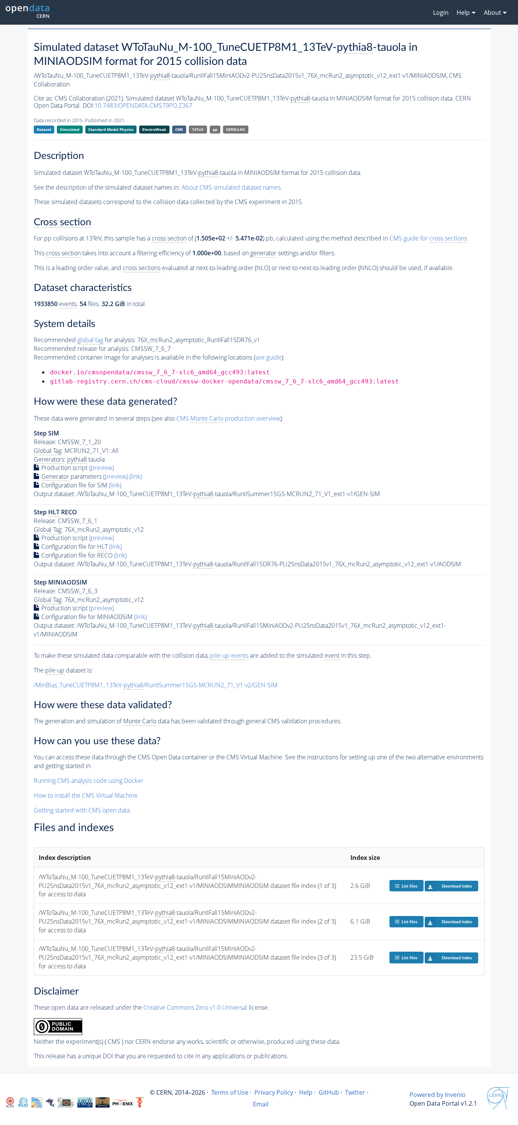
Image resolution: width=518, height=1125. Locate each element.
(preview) (101, 468)
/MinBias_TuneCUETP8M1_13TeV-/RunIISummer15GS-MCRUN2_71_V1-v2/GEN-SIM (156, 685)
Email (260, 1104)
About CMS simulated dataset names (231, 187)
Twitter (355, 1092)
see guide (268, 357)
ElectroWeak (154, 129)
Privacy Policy (273, 1092)
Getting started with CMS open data (82, 810)
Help (305, 1092)
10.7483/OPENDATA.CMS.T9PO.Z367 (143, 105)
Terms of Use (229, 1092)
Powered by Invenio (438, 1094)
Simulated (69, 129)
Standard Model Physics (110, 129)
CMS (179, 129)
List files (410, 886)
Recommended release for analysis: (82, 348)
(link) (135, 476)
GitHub (329, 1092)
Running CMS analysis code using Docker (88, 780)
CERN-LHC (235, 129)
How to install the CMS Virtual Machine (86, 795)
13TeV (198, 129)
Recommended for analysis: (85, 340)
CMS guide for (428, 238)
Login (441, 12)
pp (215, 129)
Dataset (44, 129)
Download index (457, 886)
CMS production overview (228, 418)
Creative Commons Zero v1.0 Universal (195, 1007)
